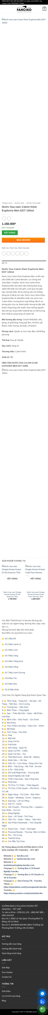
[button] (3, 9)
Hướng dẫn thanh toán (12, 949)
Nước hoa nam (33, 203)
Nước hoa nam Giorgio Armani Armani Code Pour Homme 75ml (36, 594)
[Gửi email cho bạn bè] (17, 253)
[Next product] (4, 218)
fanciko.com (22, 856)
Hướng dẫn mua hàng (11, 944)
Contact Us (7, 977)
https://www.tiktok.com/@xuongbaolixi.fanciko (25, 887)
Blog (4, 1001)
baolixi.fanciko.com (26, 859)
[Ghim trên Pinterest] (22, 253)
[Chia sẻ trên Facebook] (9, 253)
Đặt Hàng (9, 233)
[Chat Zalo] (42, 1002)
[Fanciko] (24, 8)
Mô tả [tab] (4, 263)
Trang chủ (7, 203)
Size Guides (7, 972)
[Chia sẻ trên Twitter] (13, 253)
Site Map (6, 968)
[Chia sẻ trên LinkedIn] (26, 253)
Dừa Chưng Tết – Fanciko (30, 881)
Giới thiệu (6, 991)
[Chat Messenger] (42, 994)
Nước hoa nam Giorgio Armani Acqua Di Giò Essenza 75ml (12, 594)
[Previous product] (9, 218)
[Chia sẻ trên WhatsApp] (4, 253)
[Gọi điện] (42, 1009)
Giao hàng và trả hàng (11, 953)
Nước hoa (19, 203)
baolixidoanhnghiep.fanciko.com (19, 865)
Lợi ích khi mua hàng (11, 996)
